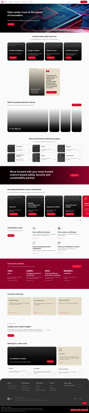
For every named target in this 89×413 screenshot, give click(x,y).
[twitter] (76, 398)
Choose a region (67, 383)
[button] (10, 2)
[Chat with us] (84, 403)
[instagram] (79, 398)
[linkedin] (74, 398)
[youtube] (81, 398)
